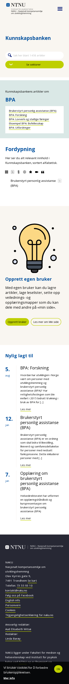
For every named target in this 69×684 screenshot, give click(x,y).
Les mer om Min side (46, 322)
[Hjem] (28, 9)
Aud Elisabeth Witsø (18, 629)
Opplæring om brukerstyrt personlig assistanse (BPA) (39, 480)
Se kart (32, 580)
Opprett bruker (17, 322)
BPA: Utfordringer (20, 127)
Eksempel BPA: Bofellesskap (26, 123)
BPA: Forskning (18, 115)
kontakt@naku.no (16, 590)
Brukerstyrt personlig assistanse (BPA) (32, 110)
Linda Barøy (13, 638)
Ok (58, 669)
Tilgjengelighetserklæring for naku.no (29, 615)
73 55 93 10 (25, 585)
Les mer (25, 409)
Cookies (10, 610)
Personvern (13, 605)
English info (12, 600)
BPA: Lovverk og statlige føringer (29, 119)
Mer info (9, 678)
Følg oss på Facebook (19, 595)
